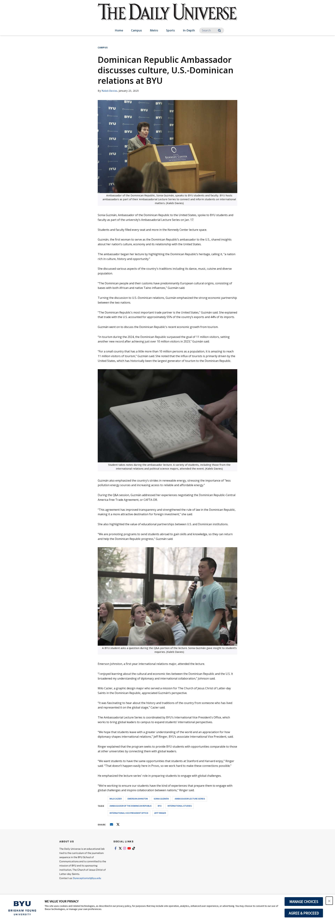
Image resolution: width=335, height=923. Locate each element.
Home (119, 30)
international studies (180, 806)
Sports (170, 30)
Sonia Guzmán (161, 799)
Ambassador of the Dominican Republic (131, 806)
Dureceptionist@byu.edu (87, 878)
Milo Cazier (116, 799)
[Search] (219, 30)
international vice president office (129, 813)
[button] (329, 901)
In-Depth (189, 30)
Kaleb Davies (109, 90)
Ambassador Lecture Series (190, 799)
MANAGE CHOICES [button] (303, 901)
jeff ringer (160, 813)
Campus (136, 30)
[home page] (167, 15)
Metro (154, 30)
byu (160, 806)
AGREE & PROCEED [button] (304, 913)
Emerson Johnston (138, 799)
